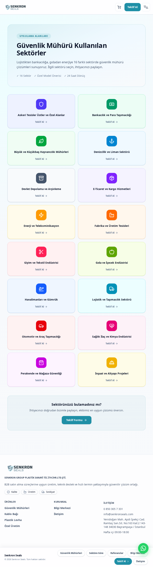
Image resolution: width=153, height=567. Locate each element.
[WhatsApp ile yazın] (143, 548)
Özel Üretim (12, 526)
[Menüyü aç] (146, 7)
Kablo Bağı (11, 514)
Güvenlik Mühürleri (16, 508)
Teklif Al (132, 7)
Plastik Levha (13, 520)
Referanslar (116, 553)
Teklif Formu (74, 420)
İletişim (59, 514)
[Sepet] (119, 7)
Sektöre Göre (96, 553)
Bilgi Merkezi (62, 508)
